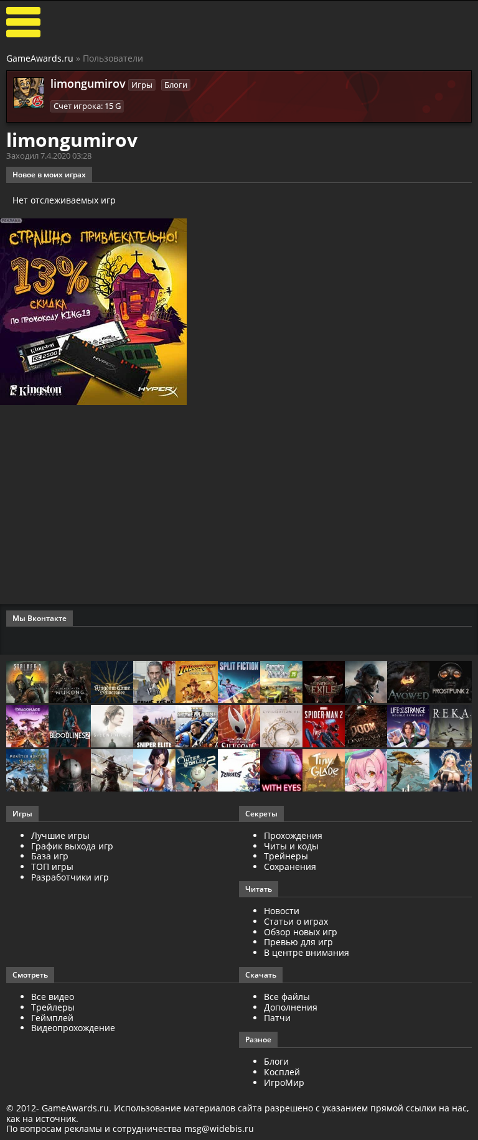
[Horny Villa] (154, 771)
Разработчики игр (70, 877)
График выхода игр (72, 846)
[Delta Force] (366, 683)
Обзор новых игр (300, 932)
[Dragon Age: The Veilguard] (27, 727)
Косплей (282, 1072)
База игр (49, 856)
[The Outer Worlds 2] (197, 771)
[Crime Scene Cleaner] (154, 683)
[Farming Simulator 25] (281, 683)
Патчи (277, 1018)
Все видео (52, 996)
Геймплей (52, 1018)
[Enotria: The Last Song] (112, 771)
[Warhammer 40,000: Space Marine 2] (197, 727)
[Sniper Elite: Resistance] (154, 727)
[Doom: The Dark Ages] (366, 727)
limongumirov (88, 83)
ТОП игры (52, 866)
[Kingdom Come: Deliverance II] (112, 683)
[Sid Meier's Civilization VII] (281, 727)
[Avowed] (408, 683)
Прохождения (293, 835)
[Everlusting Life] (450, 771)
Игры (141, 84)
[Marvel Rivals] (239, 771)
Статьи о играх (296, 921)
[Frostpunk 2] (450, 683)
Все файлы (287, 996)
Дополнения (290, 1007)
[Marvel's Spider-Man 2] (323, 727)
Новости (281, 911)
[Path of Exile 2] (323, 683)
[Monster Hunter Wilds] (27, 771)
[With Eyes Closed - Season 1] (281, 771)
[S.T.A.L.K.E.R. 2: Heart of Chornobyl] (27, 683)
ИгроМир (284, 1082)
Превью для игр (298, 942)
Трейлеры (53, 1007)
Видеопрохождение (73, 1028)
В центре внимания (306, 952)
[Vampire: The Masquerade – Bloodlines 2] (70, 727)
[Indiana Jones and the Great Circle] (197, 683)
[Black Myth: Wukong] (70, 683)
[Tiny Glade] (323, 771)
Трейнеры (286, 856)
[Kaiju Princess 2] (366, 771)
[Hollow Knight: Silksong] (239, 727)
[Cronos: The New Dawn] (70, 771)
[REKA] (450, 727)
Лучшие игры (60, 835)
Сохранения (290, 866)
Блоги (175, 84)
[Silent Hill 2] (112, 727)
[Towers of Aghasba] (408, 771)
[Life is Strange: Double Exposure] (408, 727)
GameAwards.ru (39, 58)
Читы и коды (291, 846)
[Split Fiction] (239, 683)
